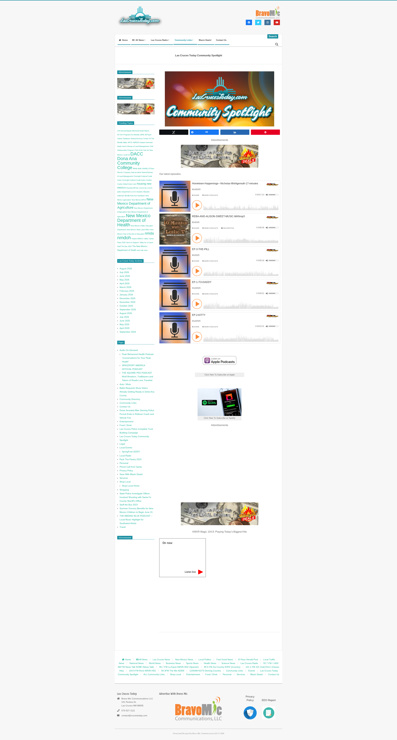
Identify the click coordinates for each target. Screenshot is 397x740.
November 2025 (127, 302)
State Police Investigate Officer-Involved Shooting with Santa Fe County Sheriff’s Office (135, 497)
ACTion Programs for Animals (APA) (130, 135)
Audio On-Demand (129, 350)
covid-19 (126, 155)
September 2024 (128, 332)
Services (124, 478)
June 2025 (125, 320)
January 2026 (126, 294)
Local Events (126, 447)
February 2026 (127, 291)
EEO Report (269, 700)
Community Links (128, 403)
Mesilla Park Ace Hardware (135, 196)
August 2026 (126, 268)
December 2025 (127, 298)
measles (139, 192)
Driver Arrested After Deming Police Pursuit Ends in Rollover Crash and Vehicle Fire (137, 414)
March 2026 (125, 287)
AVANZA (136, 142)
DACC (136, 153)
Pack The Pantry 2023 (130, 459)
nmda (149, 233)
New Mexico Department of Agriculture (135, 203)
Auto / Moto (125, 384)
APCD (130, 142)
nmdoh (124, 237)
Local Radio (125, 455)
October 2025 (126, 306)
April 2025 (124, 328)
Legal (122, 444)
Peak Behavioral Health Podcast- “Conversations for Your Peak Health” (138, 358)
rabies (146, 239)
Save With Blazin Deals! (131, 474)
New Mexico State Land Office (138, 230)
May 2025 (124, 324)
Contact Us (125, 406)
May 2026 (124, 279)
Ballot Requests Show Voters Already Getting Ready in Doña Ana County (137, 392)
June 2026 (125, 276)
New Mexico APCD (139, 200)
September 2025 (128, 309)
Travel (123, 527)
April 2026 (124, 283)
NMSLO (140, 239)
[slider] (274, 194)
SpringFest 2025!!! (131, 451)
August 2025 (126, 313)
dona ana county (140, 168)
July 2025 (124, 317)
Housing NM (131, 188)
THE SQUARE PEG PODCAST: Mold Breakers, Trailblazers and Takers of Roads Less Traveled (137, 376)
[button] (195, 195)
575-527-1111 (128, 710)
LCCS (133, 192)
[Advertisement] (219, 463)
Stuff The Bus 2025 (124, 246)
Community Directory (130, 399)
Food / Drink (126, 425)
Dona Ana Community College (128, 163)
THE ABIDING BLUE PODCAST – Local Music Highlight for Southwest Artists (136, 520)
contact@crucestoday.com (134, 715)
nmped (134, 239)
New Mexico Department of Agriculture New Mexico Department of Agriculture (135, 212)
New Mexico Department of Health (133, 220)
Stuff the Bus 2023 (129, 504)
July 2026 (124, 272)
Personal (124, 463)
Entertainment (126, 421)
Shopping (124, 490)
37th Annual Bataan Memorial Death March (133, 131)
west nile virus (142, 250)
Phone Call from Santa (131, 467)
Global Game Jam (129, 184)
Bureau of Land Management (138, 146)
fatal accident (136, 172)
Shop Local (125, 481)
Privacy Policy (126, 470)
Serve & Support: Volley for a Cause (139, 242)
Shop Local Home (130, 485)
